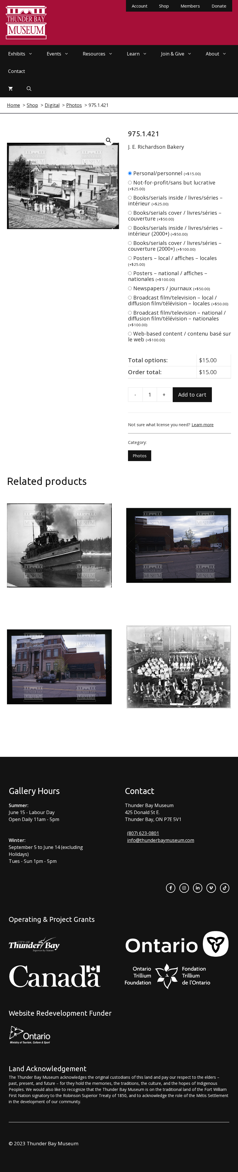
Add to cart (192, 394)
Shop (164, 6)
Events (54, 54)
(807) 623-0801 (143, 833)
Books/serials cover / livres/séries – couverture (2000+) (174, 245)
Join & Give (172, 54)
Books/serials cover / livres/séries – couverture (174, 215)
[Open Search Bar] (29, 88)
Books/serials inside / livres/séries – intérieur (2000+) (175, 230)
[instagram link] (184, 888)
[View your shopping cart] (10, 88)
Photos (140, 455)
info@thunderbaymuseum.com (160, 840)
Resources (94, 54)
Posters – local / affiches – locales (172, 261)
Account (139, 6)
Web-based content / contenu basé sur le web (179, 336)
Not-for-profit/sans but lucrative (171, 185)
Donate (219, 6)
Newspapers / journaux (171, 288)
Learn (133, 54)
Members (190, 6)
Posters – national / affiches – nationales (167, 276)
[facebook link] (170, 888)
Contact (16, 71)
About (212, 54)
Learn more (203, 424)
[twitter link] (211, 888)
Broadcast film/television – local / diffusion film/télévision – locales (178, 300)
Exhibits (16, 54)
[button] (108, 140)
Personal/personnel (167, 173)
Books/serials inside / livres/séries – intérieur (175, 200)
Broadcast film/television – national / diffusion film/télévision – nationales (177, 318)
